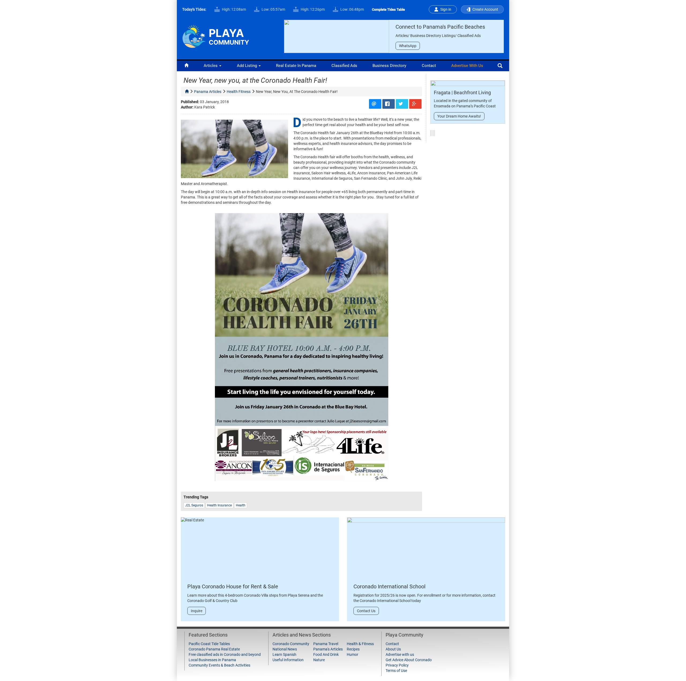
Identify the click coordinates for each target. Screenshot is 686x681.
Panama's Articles (328, 649)
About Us (393, 649)
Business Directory (389, 65)
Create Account (485, 9)
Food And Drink (326, 654)
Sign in (445, 9)
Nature (319, 660)
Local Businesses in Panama (212, 660)
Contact (429, 65)
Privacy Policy (397, 665)
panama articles (207, 91)
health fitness (239, 91)
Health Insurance (219, 505)
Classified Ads (344, 65)
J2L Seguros (194, 505)
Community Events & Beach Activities (219, 665)
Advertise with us (467, 65)
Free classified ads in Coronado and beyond (225, 654)
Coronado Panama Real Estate (214, 649)
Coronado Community (291, 644)
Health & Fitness (360, 644)
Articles (211, 65)
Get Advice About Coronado (409, 660)
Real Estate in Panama (296, 65)
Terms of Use (396, 670)
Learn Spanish (284, 654)
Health (240, 505)
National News (285, 649)
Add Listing (247, 65)
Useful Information (288, 660)
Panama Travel (325, 644)
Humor (352, 654)
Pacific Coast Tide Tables (209, 644)
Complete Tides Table (388, 9)
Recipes (353, 649)
